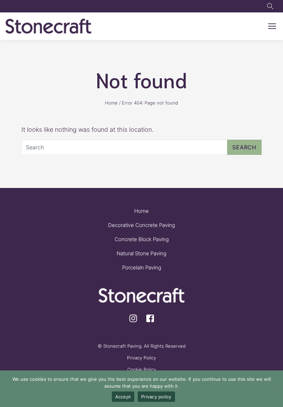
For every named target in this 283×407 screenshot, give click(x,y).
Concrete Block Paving (142, 239)
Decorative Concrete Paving (141, 225)
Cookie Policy (141, 369)
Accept (123, 396)
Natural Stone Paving (141, 253)
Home (111, 103)
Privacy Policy (141, 357)
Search (244, 147)
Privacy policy (156, 396)
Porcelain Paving (141, 267)
